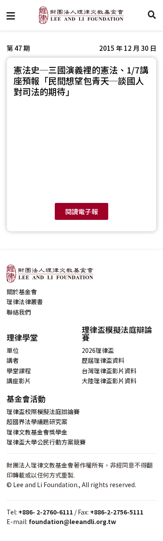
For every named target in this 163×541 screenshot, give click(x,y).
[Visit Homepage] (81, 15)
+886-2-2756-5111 (116, 512)
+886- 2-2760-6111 (45, 512)
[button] (127, 48)
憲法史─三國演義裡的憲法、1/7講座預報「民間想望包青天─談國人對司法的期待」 (80, 80)
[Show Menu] (11, 15)
